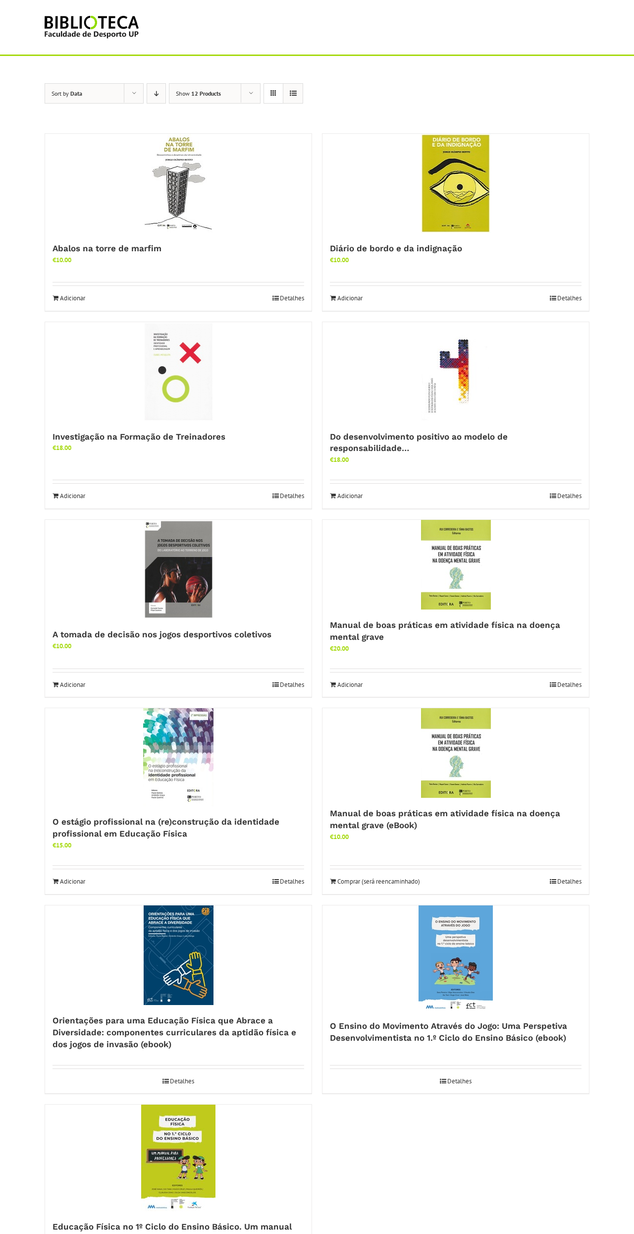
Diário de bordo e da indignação (396, 248)
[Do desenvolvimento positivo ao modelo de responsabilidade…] (455, 371)
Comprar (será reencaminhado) (378, 881)
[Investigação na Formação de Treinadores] (178, 371)
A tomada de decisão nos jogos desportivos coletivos (162, 634)
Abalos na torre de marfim (107, 248)
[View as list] (293, 93)
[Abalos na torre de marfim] (178, 183)
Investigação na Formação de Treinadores (139, 437)
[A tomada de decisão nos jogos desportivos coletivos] (178, 569)
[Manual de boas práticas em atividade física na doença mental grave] (455, 565)
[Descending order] (156, 93)
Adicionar (72, 298)
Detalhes (292, 298)
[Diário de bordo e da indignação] (455, 183)
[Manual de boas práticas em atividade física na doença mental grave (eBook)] (455, 753)
